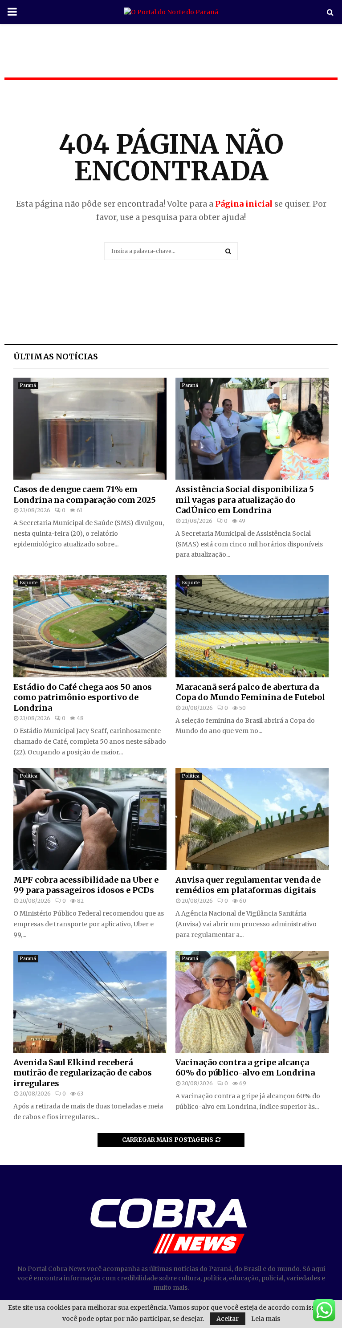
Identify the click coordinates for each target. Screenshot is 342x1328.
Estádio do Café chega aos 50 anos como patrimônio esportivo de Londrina (82, 697)
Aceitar (227, 1319)
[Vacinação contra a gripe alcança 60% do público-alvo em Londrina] (252, 1002)
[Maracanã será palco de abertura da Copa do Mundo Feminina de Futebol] (252, 626)
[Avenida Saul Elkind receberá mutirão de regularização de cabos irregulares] (90, 1002)
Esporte (29, 583)
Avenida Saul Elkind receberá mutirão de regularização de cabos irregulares (82, 1072)
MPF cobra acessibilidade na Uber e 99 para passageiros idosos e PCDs (86, 885)
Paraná (28, 385)
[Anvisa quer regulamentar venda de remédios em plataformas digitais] (252, 819)
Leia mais (265, 1319)
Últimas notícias (55, 356)
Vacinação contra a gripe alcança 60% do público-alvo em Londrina (245, 1067)
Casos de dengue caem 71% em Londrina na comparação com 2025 (84, 494)
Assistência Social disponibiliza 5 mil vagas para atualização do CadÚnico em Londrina (244, 499)
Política (28, 776)
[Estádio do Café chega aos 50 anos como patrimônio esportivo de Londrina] (90, 626)
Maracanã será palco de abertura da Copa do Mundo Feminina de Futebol (250, 692)
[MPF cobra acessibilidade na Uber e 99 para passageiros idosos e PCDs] (90, 819)
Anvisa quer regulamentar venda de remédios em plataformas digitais (248, 885)
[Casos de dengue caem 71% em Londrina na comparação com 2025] (90, 429)
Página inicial (244, 204)
